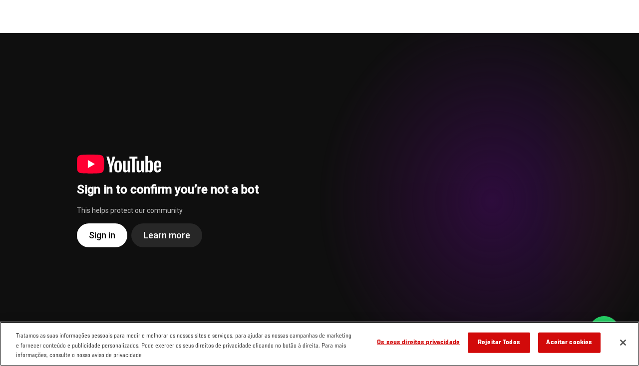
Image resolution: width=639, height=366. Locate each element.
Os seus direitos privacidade (418, 342)
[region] (319, 344)
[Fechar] (623, 343)
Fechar (620, 53)
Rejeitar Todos (499, 342)
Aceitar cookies (569, 342)
